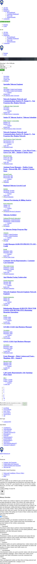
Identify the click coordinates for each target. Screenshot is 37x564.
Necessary (5, 516)
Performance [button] (3, 532)
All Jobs (5, 7)
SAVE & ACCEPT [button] (5, 563)
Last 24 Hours (7, 409)
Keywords (3, 403)
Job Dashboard (11, 12)
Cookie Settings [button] (4, 488)
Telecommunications (10, 443)
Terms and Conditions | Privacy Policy (13, 473)
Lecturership (7, 438)
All (4, 415)
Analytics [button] (2, 540)
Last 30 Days (7, 414)
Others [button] (2, 556)
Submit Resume (11, 17)
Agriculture (7, 429)
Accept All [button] (12, 488)
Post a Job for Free (5, 21)
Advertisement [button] (4, 548)
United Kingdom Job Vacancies (12, 465)
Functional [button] (3, 524)
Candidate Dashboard (13, 14)
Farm (6, 435)
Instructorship (7, 437)
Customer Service (9, 432)
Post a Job (9, 15)
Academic (6, 427)
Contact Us (6, 474)
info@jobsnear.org (5, 453)
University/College (9, 445)
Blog (4, 476)
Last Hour (6, 408)
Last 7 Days (6, 411)
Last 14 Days (7, 412)
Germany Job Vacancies (10, 462)
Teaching (6, 442)
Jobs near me (6, 467)
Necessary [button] (3, 515)
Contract (7, 421)
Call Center (7, 431)
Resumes (5, 9)
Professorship (7, 440)
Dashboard (6, 11)
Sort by (2, 65)
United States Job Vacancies (11, 464)
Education (6, 434)
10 (4, 398)
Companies (6, 18)
